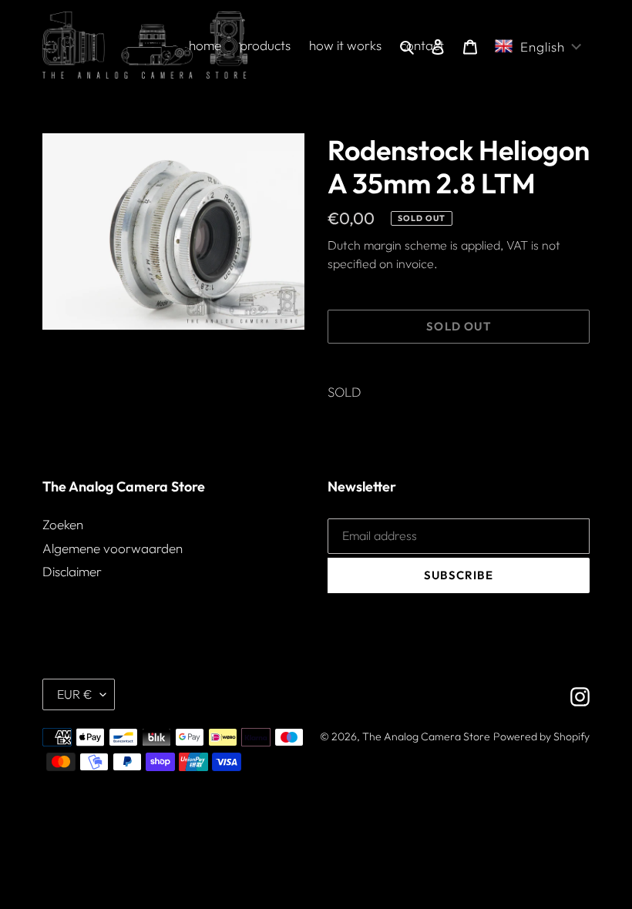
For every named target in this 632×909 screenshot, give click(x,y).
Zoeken (62, 524)
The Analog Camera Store (426, 736)
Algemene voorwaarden (112, 548)
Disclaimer (72, 571)
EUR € (74, 694)
